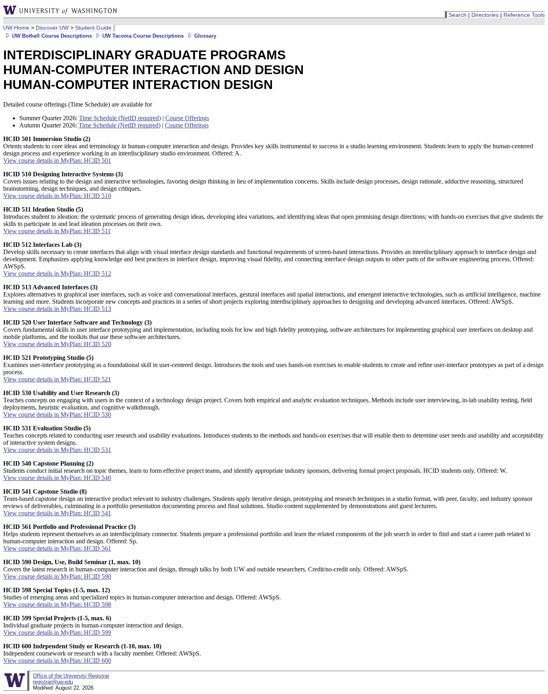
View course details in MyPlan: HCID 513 (57, 308)
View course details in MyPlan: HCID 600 (57, 660)
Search (458, 15)
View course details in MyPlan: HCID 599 (57, 632)
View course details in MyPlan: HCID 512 (57, 273)
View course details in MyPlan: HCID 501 (57, 160)
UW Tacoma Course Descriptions (142, 36)
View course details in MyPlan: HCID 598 (57, 604)
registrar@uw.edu (53, 682)
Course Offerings (187, 118)
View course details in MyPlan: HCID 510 (57, 195)
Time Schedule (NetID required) (120, 118)
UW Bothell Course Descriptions (51, 36)
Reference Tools (524, 15)
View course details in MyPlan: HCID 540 (57, 477)
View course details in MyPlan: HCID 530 (57, 414)
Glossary (204, 36)
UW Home (16, 27)
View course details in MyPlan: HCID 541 (57, 513)
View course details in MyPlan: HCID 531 (57, 449)
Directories (485, 15)
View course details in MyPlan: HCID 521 (57, 379)
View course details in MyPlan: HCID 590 (57, 576)
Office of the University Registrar (71, 676)
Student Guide (93, 27)
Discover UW (52, 27)
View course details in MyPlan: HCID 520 (57, 344)
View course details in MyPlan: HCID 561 (57, 548)
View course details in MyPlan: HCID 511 (57, 231)
